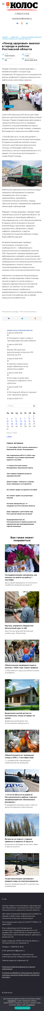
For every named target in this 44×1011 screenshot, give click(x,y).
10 (7, 421)
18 (12, 424)
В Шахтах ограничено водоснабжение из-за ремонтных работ (17, 366)
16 (34, 421)
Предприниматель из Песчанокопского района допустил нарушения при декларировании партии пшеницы (21, 523)
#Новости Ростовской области (19, 330)
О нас (4, 899)
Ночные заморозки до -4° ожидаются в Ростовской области (21, 505)
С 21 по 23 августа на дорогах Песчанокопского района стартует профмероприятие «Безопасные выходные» (21, 798)
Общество (8, 106)
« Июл (9, 436)
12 (16, 421)
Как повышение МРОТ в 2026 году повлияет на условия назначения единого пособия (21, 457)
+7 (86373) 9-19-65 (22, 14)
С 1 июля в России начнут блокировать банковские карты (20, 467)
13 (21, 421)
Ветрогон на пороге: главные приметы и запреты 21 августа (19, 840)
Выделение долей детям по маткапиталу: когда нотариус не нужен (20, 715)
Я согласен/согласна (22, 1008)
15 (29, 421)
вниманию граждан (11, 312)
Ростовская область (29, 312)
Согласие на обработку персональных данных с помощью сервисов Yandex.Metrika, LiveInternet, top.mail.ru (21, 975)
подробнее (11, 1001)
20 (21, 424)
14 (25, 421)
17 (7, 424)
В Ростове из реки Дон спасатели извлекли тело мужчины (19, 380)
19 (16, 424)
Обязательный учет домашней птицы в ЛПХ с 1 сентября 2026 (19, 756)
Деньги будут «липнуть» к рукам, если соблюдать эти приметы (20, 483)
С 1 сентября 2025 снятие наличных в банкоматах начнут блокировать (22, 448)
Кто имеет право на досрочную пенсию (20, 497)
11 (11, 421)
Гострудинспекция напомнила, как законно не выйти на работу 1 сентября (21, 577)
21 (25, 424)
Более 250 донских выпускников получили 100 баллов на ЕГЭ (20, 352)
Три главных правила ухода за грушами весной (19, 475)
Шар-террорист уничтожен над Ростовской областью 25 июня (20, 513)
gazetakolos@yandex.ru (22, 18)
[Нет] (41, 1004)
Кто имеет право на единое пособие (22, 490)
